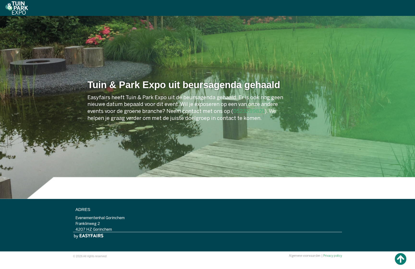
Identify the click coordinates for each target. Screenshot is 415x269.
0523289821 (249, 111)
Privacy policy (332, 256)
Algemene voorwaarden (305, 256)
